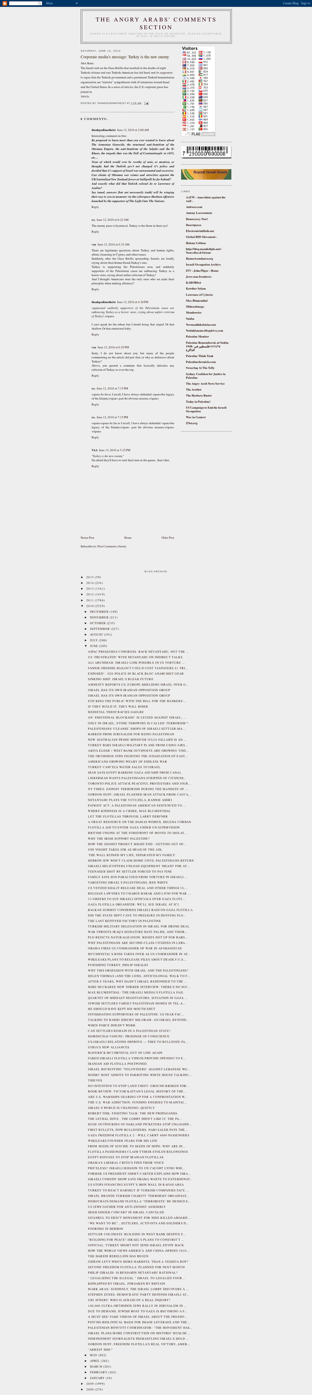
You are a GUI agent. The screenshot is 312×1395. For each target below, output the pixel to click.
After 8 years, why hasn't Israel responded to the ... (137, 981)
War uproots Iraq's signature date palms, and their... (138, 932)
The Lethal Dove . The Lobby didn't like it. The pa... (135, 1119)
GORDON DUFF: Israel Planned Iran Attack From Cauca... (139, 794)
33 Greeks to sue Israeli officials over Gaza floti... (136, 899)
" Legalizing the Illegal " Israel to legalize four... (136, 1278)
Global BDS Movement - (201, 236)
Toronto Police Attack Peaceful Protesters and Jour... (139, 783)
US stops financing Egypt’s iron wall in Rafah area (136, 1184)
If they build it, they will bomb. (118, 706)
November (100, 617)
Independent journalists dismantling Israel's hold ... (138, 1338)
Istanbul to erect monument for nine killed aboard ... (139, 1218)
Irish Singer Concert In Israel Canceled (126, 1212)
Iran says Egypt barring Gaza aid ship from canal (134, 772)
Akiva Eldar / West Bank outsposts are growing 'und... (138, 750)
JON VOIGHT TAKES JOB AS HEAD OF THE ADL (125, 849)
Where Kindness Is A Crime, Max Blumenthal (129, 811)
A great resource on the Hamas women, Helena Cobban (139, 822)
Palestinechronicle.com (201, 361)
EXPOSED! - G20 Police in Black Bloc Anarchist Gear (136, 673)
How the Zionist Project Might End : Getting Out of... (137, 844)
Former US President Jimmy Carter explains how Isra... (139, 1173)
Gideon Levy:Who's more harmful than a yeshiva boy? (138, 1261)
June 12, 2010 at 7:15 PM (112, 388)
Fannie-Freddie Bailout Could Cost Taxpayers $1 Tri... (138, 668)
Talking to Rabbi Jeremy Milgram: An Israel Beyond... (138, 1020)
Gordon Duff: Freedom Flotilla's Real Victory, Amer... (139, 1344)
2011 (90, 600)
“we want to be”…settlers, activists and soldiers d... (138, 1223)
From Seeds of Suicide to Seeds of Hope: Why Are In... (136, 1146)
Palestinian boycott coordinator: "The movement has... (140, 1328)
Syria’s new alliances (108, 1047)
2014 (90, 583)
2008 (90, 1389)
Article (85, 96)
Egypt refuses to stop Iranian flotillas (126, 1157)
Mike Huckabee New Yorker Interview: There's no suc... (139, 987)
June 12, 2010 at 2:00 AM (133, 130)
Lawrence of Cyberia (199, 294)
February (99, 1372)
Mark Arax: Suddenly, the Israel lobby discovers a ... (138, 1289)
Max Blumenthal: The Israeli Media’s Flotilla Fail (136, 992)
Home (128, 537)
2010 (90, 606)
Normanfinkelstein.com (201, 324)
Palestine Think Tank (199, 356)
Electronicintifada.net (200, 231)
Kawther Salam (196, 288)
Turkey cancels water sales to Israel (124, 767)
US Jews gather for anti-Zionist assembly (127, 1207)
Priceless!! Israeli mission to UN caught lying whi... (136, 1168)
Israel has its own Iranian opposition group (129, 690)
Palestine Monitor (197, 336)
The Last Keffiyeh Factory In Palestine (124, 921)
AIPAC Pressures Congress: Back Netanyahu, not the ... (138, 652)
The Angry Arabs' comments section (156, 23)
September (100, 629)
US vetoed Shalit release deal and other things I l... (138, 888)
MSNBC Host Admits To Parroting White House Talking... (139, 1075)
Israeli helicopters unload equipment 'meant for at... (139, 866)
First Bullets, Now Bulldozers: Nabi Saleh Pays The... (138, 1130)
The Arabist (193, 389)
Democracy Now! (197, 219)
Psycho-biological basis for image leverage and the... (139, 1322)
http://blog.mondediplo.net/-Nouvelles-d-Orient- (204, 251)
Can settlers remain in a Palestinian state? (129, 1031)
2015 (90, 577)
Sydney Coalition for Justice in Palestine (205, 376)
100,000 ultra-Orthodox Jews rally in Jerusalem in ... (137, 1306)
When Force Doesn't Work (111, 1025)
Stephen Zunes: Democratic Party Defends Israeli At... (138, 1294)
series (117, 87)
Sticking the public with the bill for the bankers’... (137, 701)
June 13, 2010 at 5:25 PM (114, 450)
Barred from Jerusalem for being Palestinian (131, 734)
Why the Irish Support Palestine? (119, 838)
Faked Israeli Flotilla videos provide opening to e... (137, 1058)
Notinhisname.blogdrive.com (204, 330)
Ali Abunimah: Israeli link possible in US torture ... (136, 662)
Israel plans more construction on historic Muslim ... (139, 1333)
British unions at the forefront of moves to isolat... (137, 833)
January (98, 1378)
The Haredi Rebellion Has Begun (118, 1256)
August (97, 634)
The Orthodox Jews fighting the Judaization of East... (138, 756)
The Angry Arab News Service (205, 383)
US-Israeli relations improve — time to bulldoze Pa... (138, 1042)
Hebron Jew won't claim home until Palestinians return (141, 860)
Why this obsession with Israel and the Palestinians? (138, 970)
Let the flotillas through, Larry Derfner (128, 816)
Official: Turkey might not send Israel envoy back (136, 1245)
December (100, 612)
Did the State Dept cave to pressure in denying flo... (137, 915)
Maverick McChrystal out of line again (125, 1053)
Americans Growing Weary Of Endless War (127, 761)
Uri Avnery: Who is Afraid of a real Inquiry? (129, 1300)
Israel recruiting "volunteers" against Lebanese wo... (139, 1069)
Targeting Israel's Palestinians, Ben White (128, 882)
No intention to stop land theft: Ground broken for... (138, 1086)
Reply (95, 207)
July (94, 640)
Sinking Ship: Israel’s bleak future (120, 679)
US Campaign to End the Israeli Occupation (206, 409)
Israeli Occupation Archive (203, 264)
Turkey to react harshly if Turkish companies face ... (138, 1190)
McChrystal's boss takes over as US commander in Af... (139, 954)
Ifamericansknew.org (199, 258)
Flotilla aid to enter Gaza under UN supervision (134, 827)
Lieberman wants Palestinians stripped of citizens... (137, 778)
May (94, 1355)
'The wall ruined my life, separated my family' (132, 855)
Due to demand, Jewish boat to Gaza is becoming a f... (137, 1311)
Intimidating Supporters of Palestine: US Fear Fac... (136, 1014)
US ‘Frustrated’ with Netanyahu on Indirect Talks (135, 657)
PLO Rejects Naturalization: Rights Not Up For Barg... (138, 937)
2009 (90, 1384)
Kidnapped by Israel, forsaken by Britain (126, 1283)
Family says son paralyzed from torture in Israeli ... (138, 877)
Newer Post (87, 537)
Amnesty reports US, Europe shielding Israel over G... (138, 684)
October (98, 623)
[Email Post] (145, 103)
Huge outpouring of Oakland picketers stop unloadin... (140, 1124)
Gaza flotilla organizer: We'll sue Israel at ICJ (133, 904)
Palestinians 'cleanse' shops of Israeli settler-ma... (136, 729)
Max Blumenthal (197, 300)
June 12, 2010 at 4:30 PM (132, 302)
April (95, 1361)
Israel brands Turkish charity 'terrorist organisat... (138, 1196)
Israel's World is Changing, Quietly (121, 1108)
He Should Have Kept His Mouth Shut (121, 1009)
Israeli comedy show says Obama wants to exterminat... (140, 1179)
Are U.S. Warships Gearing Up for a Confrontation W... (138, 1097)
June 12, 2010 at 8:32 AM (114, 244)
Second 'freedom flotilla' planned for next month (136, 1267)
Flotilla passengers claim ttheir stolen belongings (138, 1152)
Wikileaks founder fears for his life (122, 1141)
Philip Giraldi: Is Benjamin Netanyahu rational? (133, 1272)
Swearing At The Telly (200, 367)
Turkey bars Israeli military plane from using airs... (138, 745)
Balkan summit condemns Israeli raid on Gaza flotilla (140, 910)
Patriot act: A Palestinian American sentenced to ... (137, 805)
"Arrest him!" (100, 1349)
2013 (90, 588)
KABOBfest (193, 282)
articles (128, 87)
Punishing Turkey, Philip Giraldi (118, 965)
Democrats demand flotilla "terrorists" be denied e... (139, 1201)
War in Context (196, 417)
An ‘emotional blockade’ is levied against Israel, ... (137, 717)
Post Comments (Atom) (112, 546)
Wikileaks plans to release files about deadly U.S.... (137, 959)
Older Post (167, 537)
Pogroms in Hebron (105, 1229)
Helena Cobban (196, 243)
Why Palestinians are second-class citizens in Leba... (138, 943)
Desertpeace (193, 225)
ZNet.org (192, 423)
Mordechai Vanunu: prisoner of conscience (128, 1036)
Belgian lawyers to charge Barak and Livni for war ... (139, 893)
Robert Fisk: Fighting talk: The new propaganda (132, 1113)
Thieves (95, 1080)
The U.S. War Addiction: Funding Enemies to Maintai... (137, 1102)
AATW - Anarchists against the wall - (205, 199)
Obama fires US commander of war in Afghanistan (135, 948)
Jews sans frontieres (199, 276)
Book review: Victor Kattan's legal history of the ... (137, 1091)
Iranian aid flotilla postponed (117, 1064)
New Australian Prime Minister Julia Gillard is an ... (137, 739)
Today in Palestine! (198, 401)
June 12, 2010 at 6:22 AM (113, 220)
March (96, 1366)
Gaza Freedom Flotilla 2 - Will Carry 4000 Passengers (138, 1135)
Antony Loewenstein (199, 212)
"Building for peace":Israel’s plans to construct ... (136, 1240)
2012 (90, 594)
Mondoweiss (193, 312)
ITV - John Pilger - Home (202, 270)
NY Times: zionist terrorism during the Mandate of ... (138, 789)
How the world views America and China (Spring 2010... (139, 1251)
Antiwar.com (194, 207)
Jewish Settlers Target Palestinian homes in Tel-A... (137, 1003)
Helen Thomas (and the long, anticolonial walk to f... (139, 976)
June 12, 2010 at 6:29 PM (113, 347)
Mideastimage (195, 306)
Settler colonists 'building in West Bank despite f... (137, 1234)
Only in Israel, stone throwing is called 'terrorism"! (138, 723)
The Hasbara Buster (199, 395)
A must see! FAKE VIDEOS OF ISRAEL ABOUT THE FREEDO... (137, 1317)
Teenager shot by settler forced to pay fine (130, 871)
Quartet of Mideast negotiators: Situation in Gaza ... (138, 998)
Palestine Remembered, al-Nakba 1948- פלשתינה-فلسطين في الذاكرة (207, 346)
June (94, 646)
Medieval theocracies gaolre (116, 712)
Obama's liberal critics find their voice (126, 1163)
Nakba (190, 318)
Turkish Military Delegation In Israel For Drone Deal (139, 926)
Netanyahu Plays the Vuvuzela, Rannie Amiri (130, 800)
